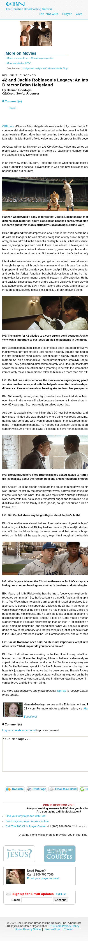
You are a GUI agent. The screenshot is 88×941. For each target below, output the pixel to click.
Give (79, 14)
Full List (61, 894)
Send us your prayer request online (27, 821)
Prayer (67, 14)
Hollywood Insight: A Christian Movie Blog (45, 68)
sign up (61, 690)
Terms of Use (52, 929)
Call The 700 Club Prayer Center (26, 826)
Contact (68, 929)
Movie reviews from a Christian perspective (30, 58)
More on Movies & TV (18, 63)
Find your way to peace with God (26, 816)
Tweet (12, 108)
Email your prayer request (43, 878)
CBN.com (8, 126)
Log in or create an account (19, 730)
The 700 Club (48, 14)
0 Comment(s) (12, 101)
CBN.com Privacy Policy (64, 926)
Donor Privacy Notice (28, 929)
